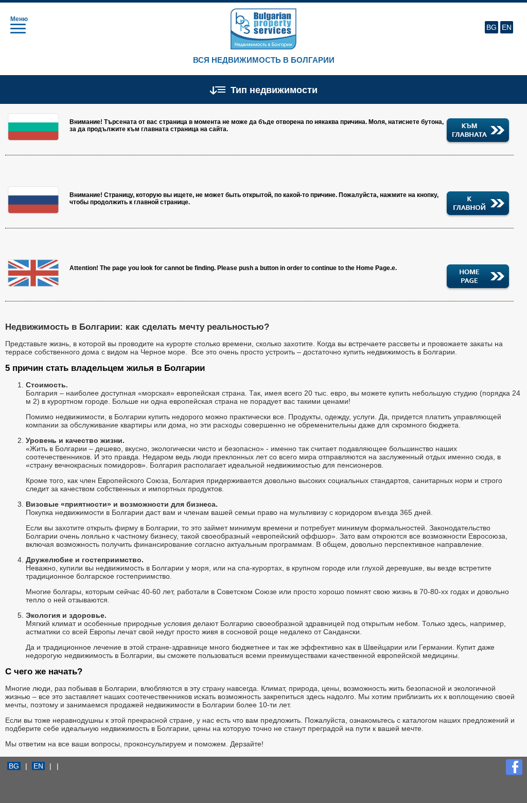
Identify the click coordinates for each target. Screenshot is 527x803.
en (507, 27)
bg (491, 27)
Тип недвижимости (273, 89)
